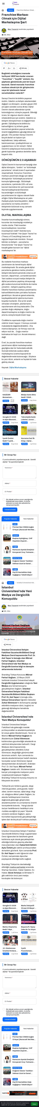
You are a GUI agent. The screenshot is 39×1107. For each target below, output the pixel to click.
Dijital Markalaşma (17, 367)
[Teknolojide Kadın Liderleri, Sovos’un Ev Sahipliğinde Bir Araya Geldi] (28, 414)
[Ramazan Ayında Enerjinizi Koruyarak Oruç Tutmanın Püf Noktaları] (19, 549)
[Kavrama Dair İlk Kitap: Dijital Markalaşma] (28, 435)
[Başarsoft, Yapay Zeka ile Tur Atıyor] (28, 924)
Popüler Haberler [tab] (10, 519)
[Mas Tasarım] (15, 3)
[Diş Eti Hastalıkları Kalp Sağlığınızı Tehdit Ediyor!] (19, 572)
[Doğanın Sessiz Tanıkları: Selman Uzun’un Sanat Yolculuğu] (19, 561)
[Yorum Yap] (4, 68)
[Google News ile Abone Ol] (9, 63)
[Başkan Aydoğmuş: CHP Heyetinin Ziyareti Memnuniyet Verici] (19, 538)
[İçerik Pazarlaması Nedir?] (28, 945)
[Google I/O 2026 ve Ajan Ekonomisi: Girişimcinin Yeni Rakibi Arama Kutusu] (10, 414)
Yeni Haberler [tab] (28, 519)
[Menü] (3, 3)
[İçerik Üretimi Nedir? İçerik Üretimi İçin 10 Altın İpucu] (10, 435)
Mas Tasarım (13, 29)
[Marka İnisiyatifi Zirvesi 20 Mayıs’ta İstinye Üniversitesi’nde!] (28, 902)
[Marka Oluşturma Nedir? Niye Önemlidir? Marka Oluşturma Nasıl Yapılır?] (10, 924)
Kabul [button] (34, 1104)
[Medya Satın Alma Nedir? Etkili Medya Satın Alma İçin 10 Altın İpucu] (28, 392)
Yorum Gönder (9, 510)
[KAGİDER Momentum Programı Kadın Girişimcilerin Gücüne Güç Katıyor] (10, 392)
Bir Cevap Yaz (10, 455)
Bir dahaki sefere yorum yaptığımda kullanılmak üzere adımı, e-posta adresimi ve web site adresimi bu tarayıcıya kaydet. (19, 502)
